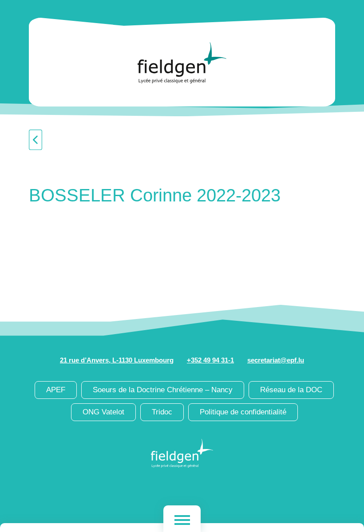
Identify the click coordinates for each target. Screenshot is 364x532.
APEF (55, 390)
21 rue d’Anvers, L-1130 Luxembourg (117, 360)
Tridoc (162, 412)
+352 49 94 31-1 (210, 360)
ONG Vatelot (103, 412)
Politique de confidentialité (243, 412)
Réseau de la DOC (291, 390)
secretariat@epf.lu (275, 360)
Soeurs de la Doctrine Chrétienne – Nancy (163, 390)
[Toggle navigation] (182, 518)
